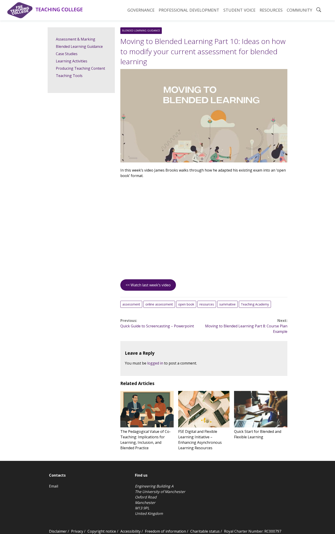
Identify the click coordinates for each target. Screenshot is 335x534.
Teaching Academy (255, 304)
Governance (141, 10)
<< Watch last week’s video (148, 285)
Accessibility (130, 531)
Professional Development (189, 10)
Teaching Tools (69, 75)
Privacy (77, 531)
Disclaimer (58, 531)
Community (299, 10)
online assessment (159, 304)
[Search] (318, 10)
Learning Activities (71, 61)
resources (206, 304)
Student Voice (239, 10)
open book (186, 304)
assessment (131, 304)
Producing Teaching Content (80, 68)
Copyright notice (102, 531)
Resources (271, 10)
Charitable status (205, 531)
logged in (155, 363)
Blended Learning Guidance (141, 30)
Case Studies (66, 53)
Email (53, 486)
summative (227, 304)
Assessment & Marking (75, 39)
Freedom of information (165, 531)
